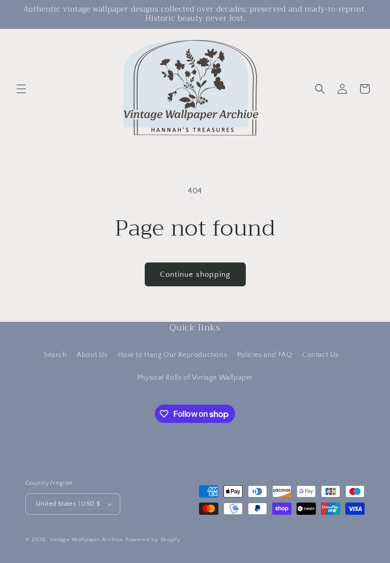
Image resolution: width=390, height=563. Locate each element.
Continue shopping (195, 274)
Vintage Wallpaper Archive (87, 540)
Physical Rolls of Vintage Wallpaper (195, 378)
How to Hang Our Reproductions (172, 355)
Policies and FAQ (264, 355)
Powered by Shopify (153, 540)
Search (55, 355)
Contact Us (320, 355)
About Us (92, 355)
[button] (21, 89)
